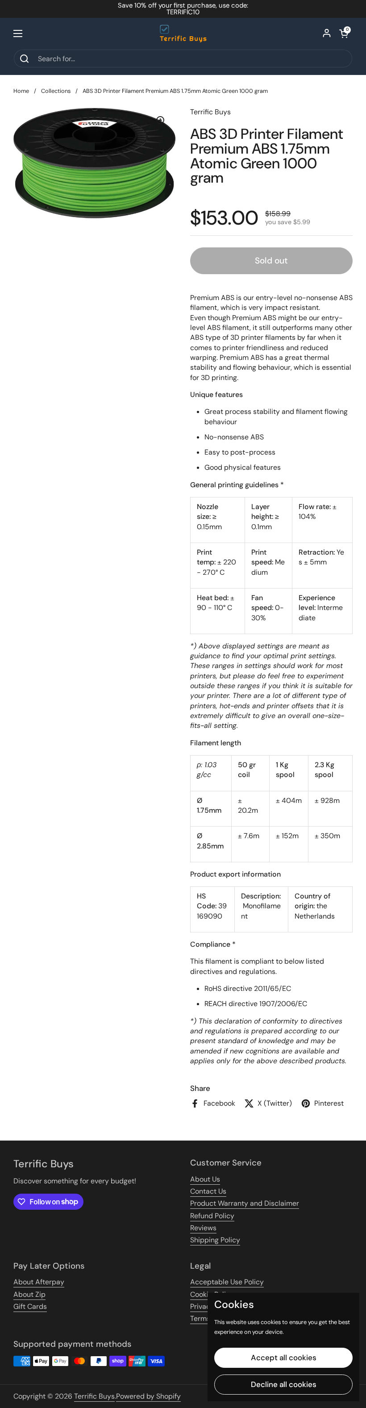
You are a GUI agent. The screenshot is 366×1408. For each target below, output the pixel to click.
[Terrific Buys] (183, 33)
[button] (344, 33)
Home (21, 91)
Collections (56, 91)
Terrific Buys (94, 1396)
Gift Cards (30, 1306)
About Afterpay (38, 1282)
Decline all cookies (283, 1384)
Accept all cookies (283, 1357)
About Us (205, 1179)
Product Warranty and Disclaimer (244, 1203)
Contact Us (208, 1191)
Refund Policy (212, 1215)
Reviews (203, 1228)
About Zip (29, 1294)
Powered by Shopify (148, 1396)
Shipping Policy (215, 1240)
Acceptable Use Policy (227, 1282)
